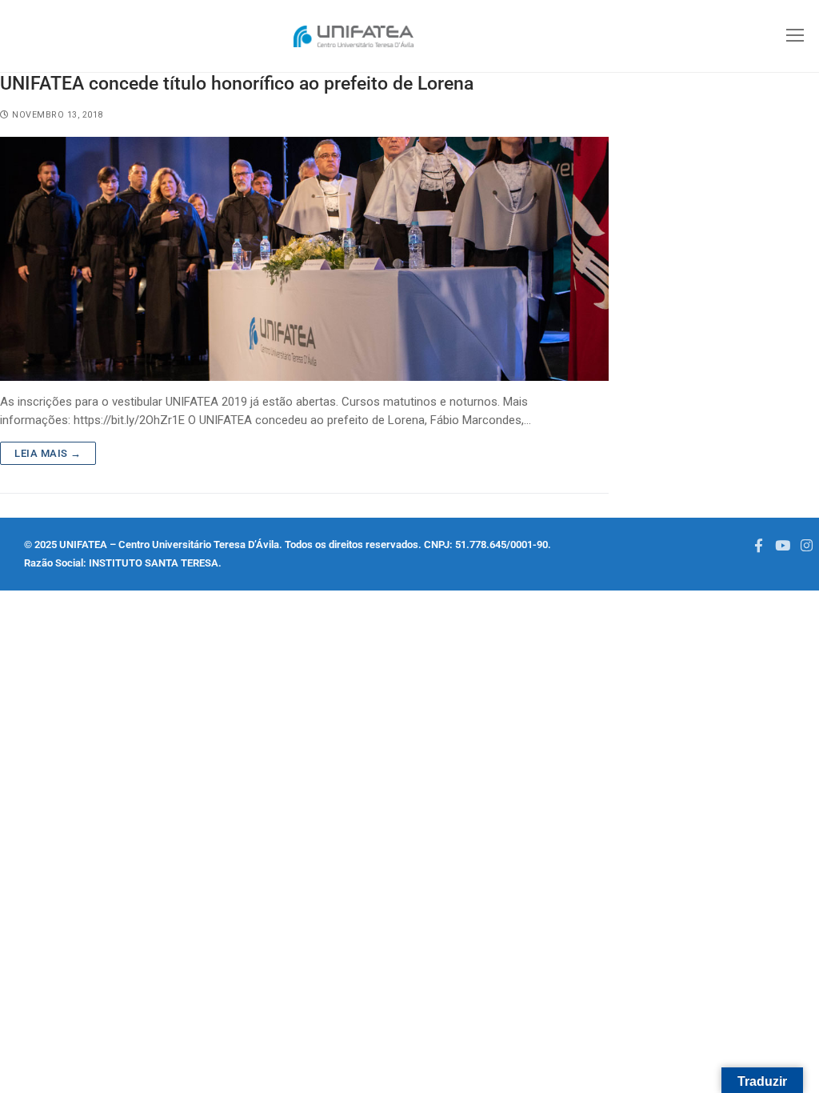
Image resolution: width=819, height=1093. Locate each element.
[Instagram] (807, 545)
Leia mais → (48, 453)
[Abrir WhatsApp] (40, 1052)
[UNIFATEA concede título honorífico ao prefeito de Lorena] (304, 258)
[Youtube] (782, 545)
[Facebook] (758, 545)
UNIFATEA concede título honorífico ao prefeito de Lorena (236, 83)
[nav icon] (794, 36)
